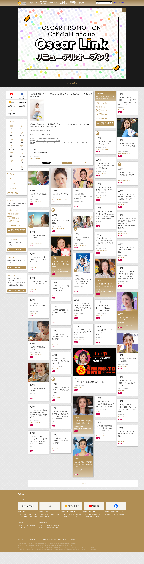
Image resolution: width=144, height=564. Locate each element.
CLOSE (88, 162)
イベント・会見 (11, 149)
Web (22, 169)
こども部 (20, 523)
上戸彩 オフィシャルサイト (40, 152)
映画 (22, 163)
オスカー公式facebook (21, 97)
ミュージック (21, 156)
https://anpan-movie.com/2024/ (49, 139)
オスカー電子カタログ (11, 106)
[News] (16, 121)
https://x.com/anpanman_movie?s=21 (48, 141)
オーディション (44, 523)
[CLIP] (16, 193)
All (11, 128)
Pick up (22, 128)
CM (22, 149)
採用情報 (45, 539)
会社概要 (72, 539)
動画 (11, 135)
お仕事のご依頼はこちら (11, 114)
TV (11, 169)
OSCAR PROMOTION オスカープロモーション (21, 3)
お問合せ (105, 123)
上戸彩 (34, 149)
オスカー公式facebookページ (114, 512)
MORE (83, 483)
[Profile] (16, 178)
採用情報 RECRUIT (16, 267)
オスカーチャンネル (11, 97)
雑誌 (11, 156)
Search (110, 3)
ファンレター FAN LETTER (16, 249)
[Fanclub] (16, 183)
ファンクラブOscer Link (21, 106)
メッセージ (11, 142)
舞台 (22, 142)
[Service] (16, 188)
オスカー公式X (43, 512)
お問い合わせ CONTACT (16, 230)
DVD (11, 163)
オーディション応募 (16, 290)
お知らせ (22, 135)
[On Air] (16, 174)
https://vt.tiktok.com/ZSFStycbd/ (40, 130)
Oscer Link (21, 512)
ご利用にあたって (34, 539)
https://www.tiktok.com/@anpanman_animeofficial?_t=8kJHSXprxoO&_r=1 (63, 143)
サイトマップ (22, 539)
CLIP (67, 163)
